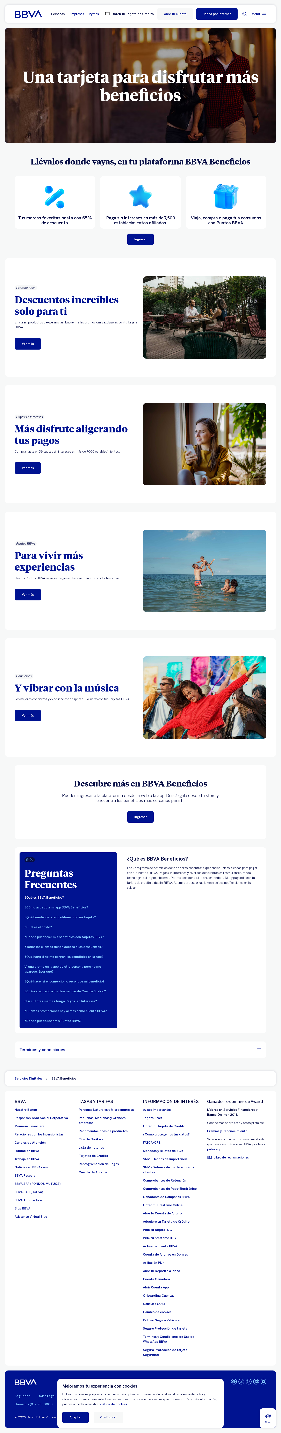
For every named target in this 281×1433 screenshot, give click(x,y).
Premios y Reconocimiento (227, 1131)
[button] (217, 14)
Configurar (108, 1417)
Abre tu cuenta (175, 14)
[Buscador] (244, 14)
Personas (58, 14)
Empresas (77, 14)
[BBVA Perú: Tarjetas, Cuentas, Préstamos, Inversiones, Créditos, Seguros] (28, 14)
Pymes (94, 14)
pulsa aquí (214, 1149)
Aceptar (76, 1417)
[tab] (68, 897)
